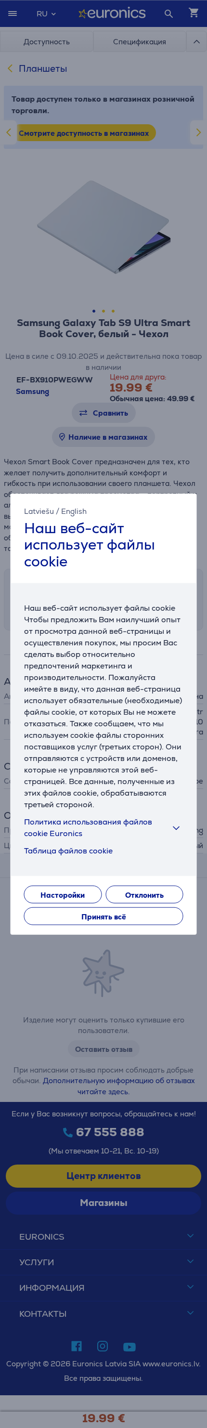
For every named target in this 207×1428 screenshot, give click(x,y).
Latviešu (39, 510)
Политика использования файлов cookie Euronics (88, 827)
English (74, 510)
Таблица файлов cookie (68, 851)
